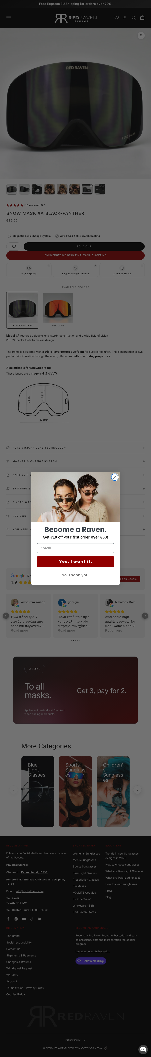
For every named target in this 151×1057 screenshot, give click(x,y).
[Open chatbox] (143, 1049)
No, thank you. (75, 574)
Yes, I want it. (75, 561)
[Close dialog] (114, 477)
